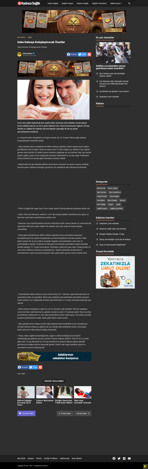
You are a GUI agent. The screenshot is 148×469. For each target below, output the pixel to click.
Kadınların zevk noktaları (109, 97)
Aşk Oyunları (101, 192)
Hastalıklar (101, 200)
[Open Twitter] (119, 458)
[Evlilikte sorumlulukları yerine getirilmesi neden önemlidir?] (113, 52)
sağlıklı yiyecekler (116, 208)
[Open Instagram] (124, 458)
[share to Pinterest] (89, 54)
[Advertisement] (54, 188)
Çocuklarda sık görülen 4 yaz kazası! (114, 91)
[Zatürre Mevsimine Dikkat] (45, 392)
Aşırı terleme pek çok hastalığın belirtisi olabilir (112, 74)
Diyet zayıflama (114, 192)
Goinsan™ (45, 466)
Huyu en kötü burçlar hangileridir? (112, 245)
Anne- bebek (112, 188)
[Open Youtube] (129, 458)
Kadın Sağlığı (53, 3)
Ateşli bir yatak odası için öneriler (112, 229)
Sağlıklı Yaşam (67, 3)
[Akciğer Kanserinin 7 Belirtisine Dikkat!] (63, 392)
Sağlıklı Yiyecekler (99, 3)
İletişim (31, 458)
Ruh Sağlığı (101, 204)
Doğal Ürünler (102, 196)
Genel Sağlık (114, 196)
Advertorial (101, 188)
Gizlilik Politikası (51, 458)
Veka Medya (27, 53)
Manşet (122, 200)
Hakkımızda (64, 458)
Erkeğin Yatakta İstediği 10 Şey (111, 234)
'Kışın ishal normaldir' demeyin (82, 401)
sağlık (23, 373)
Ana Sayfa (21, 458)
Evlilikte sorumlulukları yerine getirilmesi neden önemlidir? (110, 67)
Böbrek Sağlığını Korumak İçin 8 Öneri (24, 402)
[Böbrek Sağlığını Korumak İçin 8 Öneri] (26, 392)
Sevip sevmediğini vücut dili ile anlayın (115, 239)
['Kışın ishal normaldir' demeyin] (82, 392)
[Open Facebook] (114, 458)
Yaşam (110, 204)
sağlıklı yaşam (102, 208)
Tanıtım (39, 458)
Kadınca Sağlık (82, 3)
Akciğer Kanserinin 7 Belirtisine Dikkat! (63, 401)
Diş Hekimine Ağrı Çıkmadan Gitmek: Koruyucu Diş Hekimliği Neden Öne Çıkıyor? (114, 83)
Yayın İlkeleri (77, 458)
